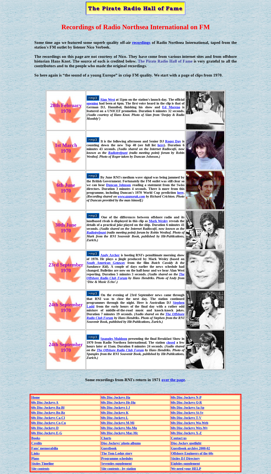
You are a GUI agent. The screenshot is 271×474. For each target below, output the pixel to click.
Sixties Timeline (42, 463)
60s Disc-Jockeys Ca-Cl (48, 418)
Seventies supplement (116, 463)
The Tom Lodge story (116, 453)
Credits (36, 443)
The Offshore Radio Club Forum (120, 350)
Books (35, 438)
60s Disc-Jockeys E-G (46, 433)
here (161, 145)
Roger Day (173, 141)
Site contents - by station (118, 468)
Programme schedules (117, 458)
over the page (173, 380)
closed (170, 342)
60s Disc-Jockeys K (115, 412)
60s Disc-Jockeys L (114, 418)
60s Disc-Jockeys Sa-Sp (187, 407)
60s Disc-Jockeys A (44, 402)
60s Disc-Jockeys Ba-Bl (47, 407)
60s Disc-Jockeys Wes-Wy (189, 428)
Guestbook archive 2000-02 (190, 448)
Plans (35, 458)
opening (92, 103)
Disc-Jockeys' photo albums (121, 443)
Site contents (40, 468)
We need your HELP (186, 468)
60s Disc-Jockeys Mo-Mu (119, 428)
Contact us (179, 438)
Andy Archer (110, 255)
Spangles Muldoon (113, 338)
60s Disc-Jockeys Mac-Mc (119, 433)
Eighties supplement (185, 463)
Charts (106, 438)
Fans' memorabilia (44, 448)
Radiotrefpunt (117, 153)
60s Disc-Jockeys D (45, 428)
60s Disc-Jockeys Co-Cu (48, 423)
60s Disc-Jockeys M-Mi (117, 423)
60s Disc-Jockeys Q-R (186, 402)
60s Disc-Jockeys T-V (186, 418)
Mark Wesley (158, 221)
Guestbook (109, 448)
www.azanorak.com (131, 196)
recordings (141, 42)
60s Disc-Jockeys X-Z (186, 433)
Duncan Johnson (118, 185)
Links (35, 453)
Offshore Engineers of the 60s (192, 453)
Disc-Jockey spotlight (186, 443)
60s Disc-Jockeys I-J (115, 407)
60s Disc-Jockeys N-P (186, 397)
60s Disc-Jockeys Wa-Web (189, 423)
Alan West (107, 99)
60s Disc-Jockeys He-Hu (118, 402)
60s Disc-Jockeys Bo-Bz (48, 412)
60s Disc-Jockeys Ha (115, 397)
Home (35, 397)
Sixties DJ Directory (185, 458)
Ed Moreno (171, 107)
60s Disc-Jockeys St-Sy (187, 412)
